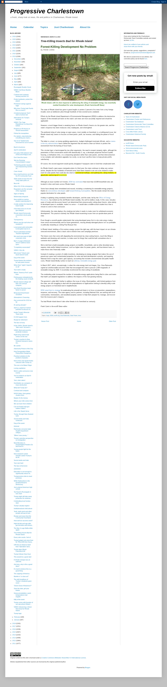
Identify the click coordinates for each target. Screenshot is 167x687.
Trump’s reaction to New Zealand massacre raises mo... (23, 341)
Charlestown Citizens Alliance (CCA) (138, 127)
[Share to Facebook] (66, 312)
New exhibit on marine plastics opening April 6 (22, 200)
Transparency (18, 220)
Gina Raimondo (64, 315)
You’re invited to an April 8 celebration (22, 376)
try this (132, 40)
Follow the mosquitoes (21, 133)
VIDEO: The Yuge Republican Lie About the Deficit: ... (23, 124)
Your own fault (18, 463)
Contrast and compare (21, 390)
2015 (14, 632)
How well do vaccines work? (23, 521)
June (16, 76)
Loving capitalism (19, 368)
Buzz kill (16, 183)
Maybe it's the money (21, 398)
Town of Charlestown (133, 117)
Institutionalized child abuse (23, 508)
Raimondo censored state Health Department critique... (22, 430)
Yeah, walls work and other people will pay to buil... (23, 512)
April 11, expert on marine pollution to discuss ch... (22, 308)
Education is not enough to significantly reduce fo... (23, 472)
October (17, 65)
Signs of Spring (19, 194)
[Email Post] (55, 312)
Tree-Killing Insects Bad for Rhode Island (23, 533)
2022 (14, 48)
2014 (14, 635)
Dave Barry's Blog (132, 151)
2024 (14, 42)
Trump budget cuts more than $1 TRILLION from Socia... (23, 541)
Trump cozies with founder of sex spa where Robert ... (23, 603)
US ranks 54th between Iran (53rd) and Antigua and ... (23, 153)
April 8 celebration (20, 150)
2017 (14, 626)
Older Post (112, 321)
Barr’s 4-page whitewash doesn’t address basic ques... (22, 242)
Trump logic (18, 613)
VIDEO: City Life (19, 250)
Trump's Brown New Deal (22, 554)
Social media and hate (21, 460)
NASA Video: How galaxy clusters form (22, 394)
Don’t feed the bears (20, 157)
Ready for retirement (20, 320)
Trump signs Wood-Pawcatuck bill (20, 550)
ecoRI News (130, 143)
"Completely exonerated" (22, 247)
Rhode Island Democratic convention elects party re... (22, 215)
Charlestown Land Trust (134, 129)
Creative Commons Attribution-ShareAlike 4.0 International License (63, 658)
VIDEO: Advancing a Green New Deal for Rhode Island (23, 608)
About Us (85, 27)
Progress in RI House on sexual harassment (22, 129)
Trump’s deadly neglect (21, 506)
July (15, 73)
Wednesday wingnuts (21, 196)
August (16, 70)
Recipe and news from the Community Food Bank (22, 517)
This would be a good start (22, 557)
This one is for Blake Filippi (23, 365)
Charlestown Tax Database (135, 122)
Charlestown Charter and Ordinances (138, 119)
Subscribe (140, 88)
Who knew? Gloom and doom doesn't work (21, 254)
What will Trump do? (20, 388)
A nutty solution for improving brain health (23, 205)
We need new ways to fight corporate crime (23, 237)
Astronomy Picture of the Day (23, 349)
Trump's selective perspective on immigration (23, 439)
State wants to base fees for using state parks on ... (23, 179)
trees (79, 315)
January (17, 620)
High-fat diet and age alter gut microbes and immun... (23, 524)
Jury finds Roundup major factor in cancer (22, 289)
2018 (14, 623)
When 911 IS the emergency (23, 186)
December (17, 59)
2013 (14, 638)
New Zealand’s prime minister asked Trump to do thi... (23, 455)
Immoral (16, 426)
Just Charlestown (64, 27)
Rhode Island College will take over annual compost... (22, 283)
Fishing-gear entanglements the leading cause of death (23, 278)
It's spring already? (20, 305)
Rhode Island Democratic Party (136, 146)
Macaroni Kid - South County (135, 153)
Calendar (28, 27)
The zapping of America (21, 574)
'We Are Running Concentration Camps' (22, 161)
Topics (44, 27)
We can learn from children (23, 404)
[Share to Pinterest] (68, 312)
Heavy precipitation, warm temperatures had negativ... (22, 595)
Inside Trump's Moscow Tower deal (21, 313)
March (16, 84)
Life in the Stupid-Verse (21, 411)
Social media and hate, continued (21, 419)
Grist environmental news (134, 148)
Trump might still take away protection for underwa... (23, 497)
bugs (47, 315)
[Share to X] (63, 312)
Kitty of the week (19, 599)
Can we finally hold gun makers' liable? (21, 407)
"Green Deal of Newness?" (23, 586)
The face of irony (19, 323)
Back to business (19, 147)
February (17, 617)
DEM (51, 315)
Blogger (87, 667)
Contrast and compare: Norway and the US (21, 95)
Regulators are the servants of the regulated (23, 190)
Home (13, 27)
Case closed (18, 171)
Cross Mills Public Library (134, 132)
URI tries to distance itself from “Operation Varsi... (22, 545)
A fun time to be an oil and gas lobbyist (22, 209)
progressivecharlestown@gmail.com (143, 52)
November (17, 62)
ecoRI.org (57, 315)
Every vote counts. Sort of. (22, 537)
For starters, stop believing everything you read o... (22, 137)
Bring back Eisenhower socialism (21, 293)
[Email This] (59, 312)
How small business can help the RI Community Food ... (23, 175)
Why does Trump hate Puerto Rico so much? (23, 109)
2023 (14, 45)
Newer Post (45, 321)
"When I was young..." (21, 435)
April (15, 82)
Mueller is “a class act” (21, 576)
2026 (14, 36)
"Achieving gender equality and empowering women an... (23, 166)
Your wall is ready (20, 270)
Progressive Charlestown (47, 11)
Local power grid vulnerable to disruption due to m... (23, 228)
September (18, 67)
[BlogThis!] (61, 312)
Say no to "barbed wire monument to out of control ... (23, 142)
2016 (14, 629)
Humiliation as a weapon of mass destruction (23, 384)
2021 (14, 51)
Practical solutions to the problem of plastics (22, 357)
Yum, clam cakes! (19, 380)
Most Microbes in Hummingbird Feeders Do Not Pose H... (23, 444)
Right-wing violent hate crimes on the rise (21, 335)
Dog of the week (19, 258)
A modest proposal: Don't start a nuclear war (22, 114)
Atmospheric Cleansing (21, 297)
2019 (14, 56)
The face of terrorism (20, 466)
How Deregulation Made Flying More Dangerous (22, 352)
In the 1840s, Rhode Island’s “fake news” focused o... (23, 326)
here (145, 59)
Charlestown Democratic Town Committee (140, 124)
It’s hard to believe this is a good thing (22, 570)
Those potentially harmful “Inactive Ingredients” (22, 232)
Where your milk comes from (23, 401)
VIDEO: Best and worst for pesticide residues (22, 331)
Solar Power (73, 315)
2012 (14, 640)
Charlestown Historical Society (136, 134)
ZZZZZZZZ (17, 469)
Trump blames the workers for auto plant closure (22, 261)
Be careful (17, 346)
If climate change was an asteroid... (22, 560)
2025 (14, 39)
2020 (14, 53)
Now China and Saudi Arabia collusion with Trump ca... (23, 361)
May (15, 79)
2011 (14, 643)
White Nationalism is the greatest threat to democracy (22, 482)
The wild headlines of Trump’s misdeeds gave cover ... (23, 581)
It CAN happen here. (20, 317)
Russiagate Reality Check (22, 87)
